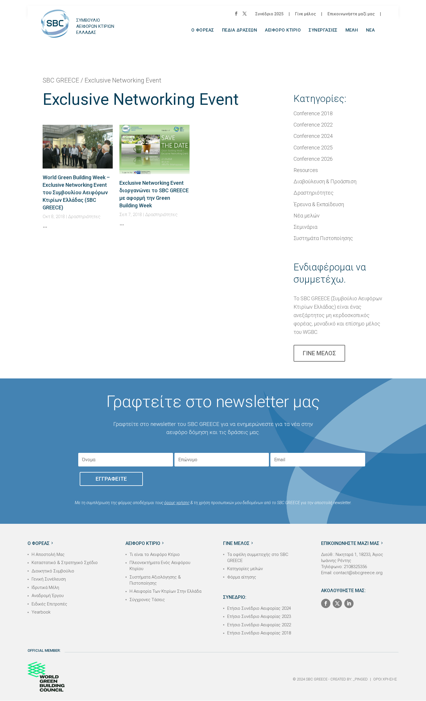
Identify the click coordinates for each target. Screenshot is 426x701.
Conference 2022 (313, 125)
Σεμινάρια (305, 227)
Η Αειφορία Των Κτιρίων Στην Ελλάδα (165, 591)
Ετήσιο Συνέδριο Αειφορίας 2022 (259, 624)
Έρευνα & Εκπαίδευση (319, 204)
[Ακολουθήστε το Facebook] (325, 603)
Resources (306, 170)
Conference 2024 (313, 136)
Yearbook (41, 612)
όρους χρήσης (177, 502)
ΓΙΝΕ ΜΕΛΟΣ (319, 353)
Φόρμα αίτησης (241, 577)
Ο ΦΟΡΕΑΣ (202, 30)
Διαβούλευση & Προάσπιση (325, 181)
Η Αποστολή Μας (48, 554)
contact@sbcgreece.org (358, 572)
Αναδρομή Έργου (48, 595)
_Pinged (360, 679)
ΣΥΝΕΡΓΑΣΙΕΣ (323, 30)
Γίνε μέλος (305, 14)
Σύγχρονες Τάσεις (147, 599)
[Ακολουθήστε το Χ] (337, 603)
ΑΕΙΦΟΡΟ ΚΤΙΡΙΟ (283, 30)
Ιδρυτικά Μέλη (45, 587)
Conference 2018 (313, 113)
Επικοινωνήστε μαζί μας (351, 14)
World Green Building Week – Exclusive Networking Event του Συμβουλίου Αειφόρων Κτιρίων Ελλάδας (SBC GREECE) (76, 192)
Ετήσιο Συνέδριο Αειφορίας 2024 (259, 608)
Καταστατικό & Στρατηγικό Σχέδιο (65, 562)
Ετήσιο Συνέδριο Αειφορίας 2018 (259, 633)
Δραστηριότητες (84, 216)
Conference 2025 (313, 147)
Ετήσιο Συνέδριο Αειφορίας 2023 (259, 616)
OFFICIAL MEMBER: (44, 650)
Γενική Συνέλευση (49, 579)
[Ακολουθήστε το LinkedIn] (349, 603)
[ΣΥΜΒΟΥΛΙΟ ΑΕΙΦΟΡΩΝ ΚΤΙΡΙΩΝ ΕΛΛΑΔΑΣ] (55, 28)
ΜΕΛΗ (351, 30)
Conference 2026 (313, 159)
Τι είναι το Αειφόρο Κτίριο (155, 554)
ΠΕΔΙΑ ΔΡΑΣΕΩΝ (239, 30)
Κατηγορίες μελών (245, 568)
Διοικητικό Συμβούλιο (53, 571)
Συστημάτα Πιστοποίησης (323, 238)
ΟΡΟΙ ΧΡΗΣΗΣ (385, 679)
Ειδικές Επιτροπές (49, 604)
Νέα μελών (307, 216)
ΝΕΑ (370, 30)
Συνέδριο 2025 (269, 14)
